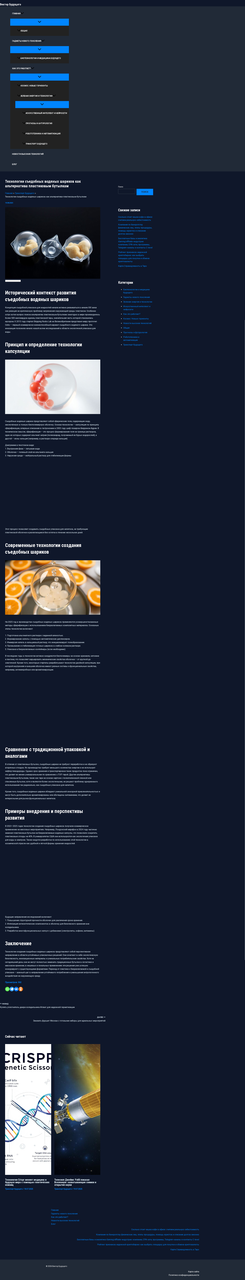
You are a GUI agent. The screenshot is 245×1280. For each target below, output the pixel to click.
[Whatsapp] (7, 989)
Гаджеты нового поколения (26, 41)
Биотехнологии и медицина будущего (41, 58)
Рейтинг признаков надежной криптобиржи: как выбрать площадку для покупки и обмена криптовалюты (148, 1244)
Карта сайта (193, 1271)
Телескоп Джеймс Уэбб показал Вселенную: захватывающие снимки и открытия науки (75, 1182)
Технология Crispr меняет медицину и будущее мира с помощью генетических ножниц (27, 1182)
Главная (16, 13)
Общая (24, 31)
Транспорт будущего (36, 144)
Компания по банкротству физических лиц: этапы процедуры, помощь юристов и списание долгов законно (147, 1234)
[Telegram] (12, 989)
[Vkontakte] (16, 989)
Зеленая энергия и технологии (36, 96)
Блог (14, 164)
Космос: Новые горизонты (34, 86)
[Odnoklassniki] (21, 989)
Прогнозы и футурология (39, 123)
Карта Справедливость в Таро (132, 266)
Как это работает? (21, 68)
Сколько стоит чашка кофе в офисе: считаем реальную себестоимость (165, 1229)
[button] (22, 13)
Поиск (120, 187)
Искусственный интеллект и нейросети (46, 113)
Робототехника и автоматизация (43, 133)
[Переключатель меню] (39, 22)
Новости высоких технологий (28, 154)
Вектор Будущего (10, 4)
